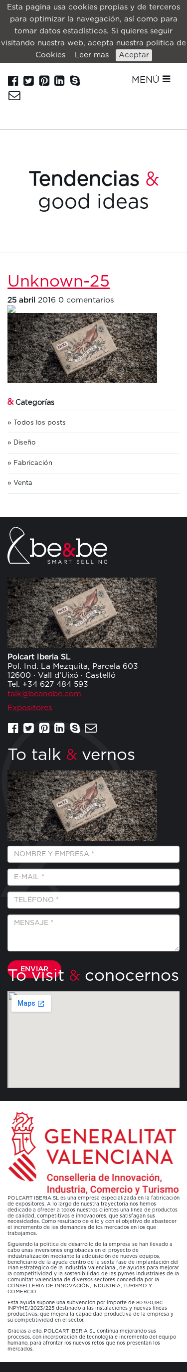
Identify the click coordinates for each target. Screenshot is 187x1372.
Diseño (24, 442)
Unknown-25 (58, 282)
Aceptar (134, 55)
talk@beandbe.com (44, 694)
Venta (22, 482)
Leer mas (92, 55)
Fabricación (32, 462)
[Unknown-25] (93, 309)
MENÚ (147, 80)
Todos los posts (39, 422)
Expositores (29, 708)
